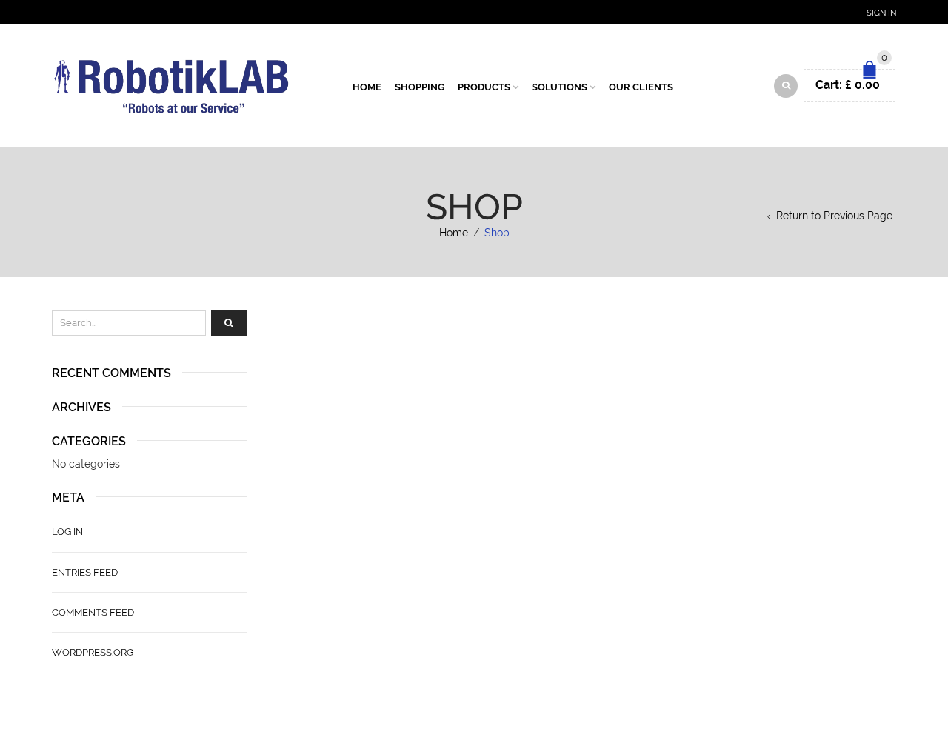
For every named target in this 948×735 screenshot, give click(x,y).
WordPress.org (92, 652)
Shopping (419, 87)
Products (484, 87)
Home (367, 87)
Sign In (881, 13)
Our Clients (641, 87)
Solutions (559, 87)
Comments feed (93, 612)
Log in (67, 531)
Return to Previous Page (834, 216)
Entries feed (85, 572)
